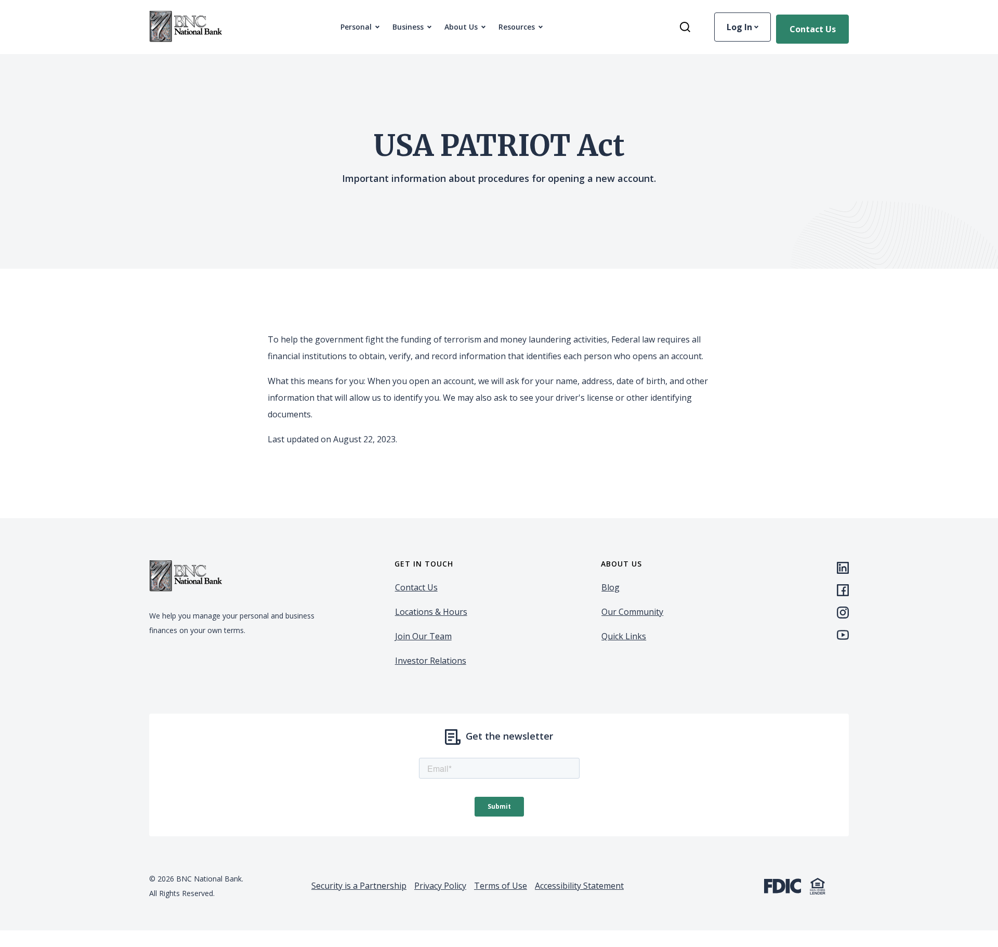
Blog (610, 587)
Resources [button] (516, 27)
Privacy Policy (440, 885)
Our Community (632, 611)
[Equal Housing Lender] (817, 885)
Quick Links (623, 636)
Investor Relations (430, 660)
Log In (740, 27)
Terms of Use (500, 885)
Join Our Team (423, 636)
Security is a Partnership (358, 885)
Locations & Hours (431, 611)
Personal (356, 27)
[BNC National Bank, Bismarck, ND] (185, 27)
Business (408, 27)
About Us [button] (461, 27)
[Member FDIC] (782, 885)
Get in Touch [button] (424, 564)
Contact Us (813, 29)
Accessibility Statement (579, 885)
